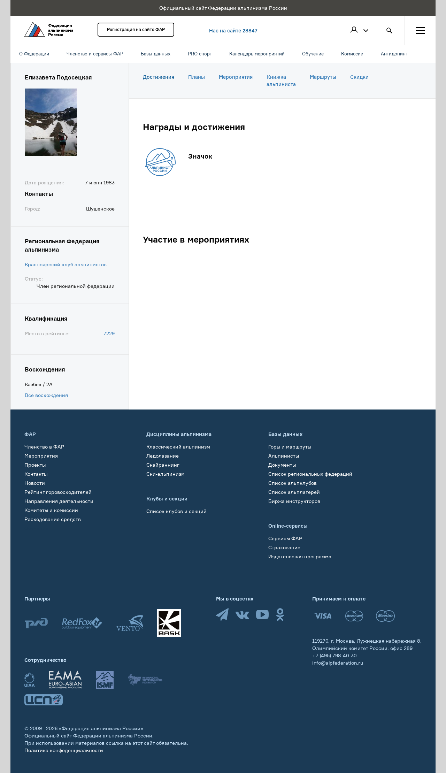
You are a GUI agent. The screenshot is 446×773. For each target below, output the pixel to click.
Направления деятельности (58, 501)
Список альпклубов (292, 483)
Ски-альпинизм (165, 474)
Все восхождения (46, 395)
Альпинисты (283, 456)
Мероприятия (236, 77)
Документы (282, 465)
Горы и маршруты (289, 447)
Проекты (35, 465)
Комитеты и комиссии (51, 510)
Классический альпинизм (178, 447)
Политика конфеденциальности (63, 750)
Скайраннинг (162, 465)
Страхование (284, 547)
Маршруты (323, 77)
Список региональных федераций (310, 474)
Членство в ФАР (44, 447)
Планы (196, 77)
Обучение (36, 528)
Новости (34, 483)
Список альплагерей (294, 492)
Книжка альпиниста (281, 80)
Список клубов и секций (176, 511)
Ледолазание (162, 456)
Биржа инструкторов (294, 501)
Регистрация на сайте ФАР (136, 29)
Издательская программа (299, 556)
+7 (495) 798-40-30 (334, 655)
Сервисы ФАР (285, 538)
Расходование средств (52, 519)
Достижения (158, 77)
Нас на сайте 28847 (233, 30)
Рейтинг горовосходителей (58, 492)
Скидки (359, 77)
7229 (109, 333)
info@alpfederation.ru (337, 663)
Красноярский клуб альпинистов (66, 264)
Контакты (35, 474)
